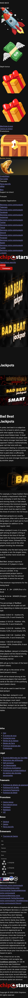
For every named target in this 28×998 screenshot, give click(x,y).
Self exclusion (8, 763)
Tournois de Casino (10, 836)
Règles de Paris (9, 743)
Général (6, 822)
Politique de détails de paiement (15, 785)
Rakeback (7, 810)
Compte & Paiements (11, 790)
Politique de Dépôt (10, 793)
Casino (5, 824)
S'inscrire (3, 265)
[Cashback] (14, 51)
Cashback (7, 807)
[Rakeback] (14, 24)
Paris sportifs (8, 827)
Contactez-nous (9, 738)
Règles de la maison (10, 741)
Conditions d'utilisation (12, 768)
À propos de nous (9, 736)
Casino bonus (8, 802)
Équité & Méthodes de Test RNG (15, 758)
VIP (4, 812)
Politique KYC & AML (11, 788)
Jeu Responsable (9, 765)
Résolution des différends (13, 760)
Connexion (6, 268)
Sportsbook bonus (10, 805)
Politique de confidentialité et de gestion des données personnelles (14, 773)
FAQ (4, 733)
